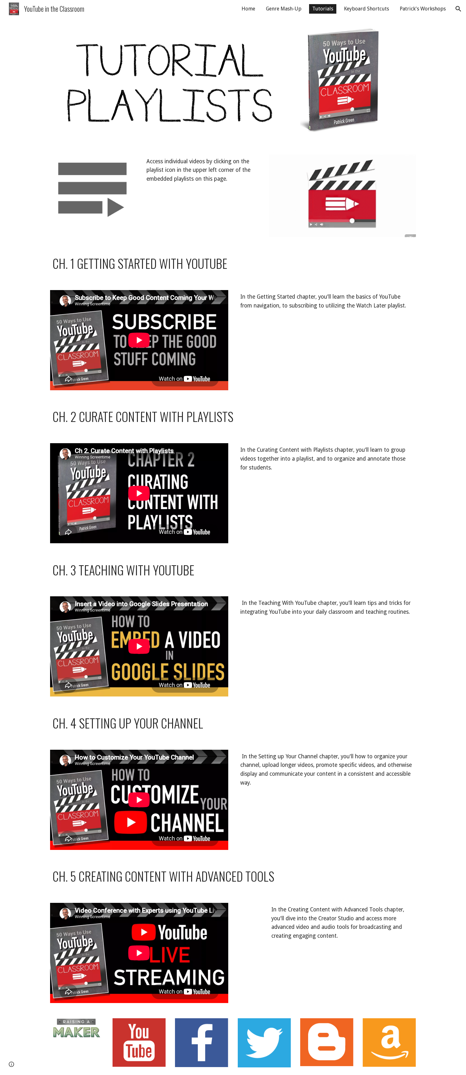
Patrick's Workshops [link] (423, 9)
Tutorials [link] (322, 9)
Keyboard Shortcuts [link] (366, 9)
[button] (458, 8)
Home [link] (248, 9)
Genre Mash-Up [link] (283, 9)
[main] (202, 170)
